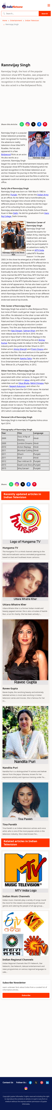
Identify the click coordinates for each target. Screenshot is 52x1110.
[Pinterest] (42, 1083)
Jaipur (27, 380)
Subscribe (26, 995)
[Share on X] (33, 124)
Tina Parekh (10, 824)
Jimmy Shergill (20, 349)
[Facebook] (30, 1083)
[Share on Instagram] (27, 124)
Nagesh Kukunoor (17, 386)
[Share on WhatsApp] (22, 124)
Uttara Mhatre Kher (14, 604)
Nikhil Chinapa (37, 383)
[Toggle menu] (49, 5)
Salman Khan (29, 330)
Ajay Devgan (16, 330)
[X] (36, 1083)
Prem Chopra (37, 349)
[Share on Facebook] (39, 124)
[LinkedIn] (47, 1083)
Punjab (14, 194)
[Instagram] (26, 1088)
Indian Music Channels (16, 896)
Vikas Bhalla (24, 383)
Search (45, 13)
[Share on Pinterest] (45, 124)
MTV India (39, 250)
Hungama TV (10, 547)
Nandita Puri (10, 767)
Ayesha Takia (26, 358)
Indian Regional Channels (18, 959)
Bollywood (6, 154)
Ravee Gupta (10, 688)
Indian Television (32, 20)
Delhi (15, 213)
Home (4, 20)
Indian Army (42, 194)
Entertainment (16, 20)
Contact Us (8, 1082)
